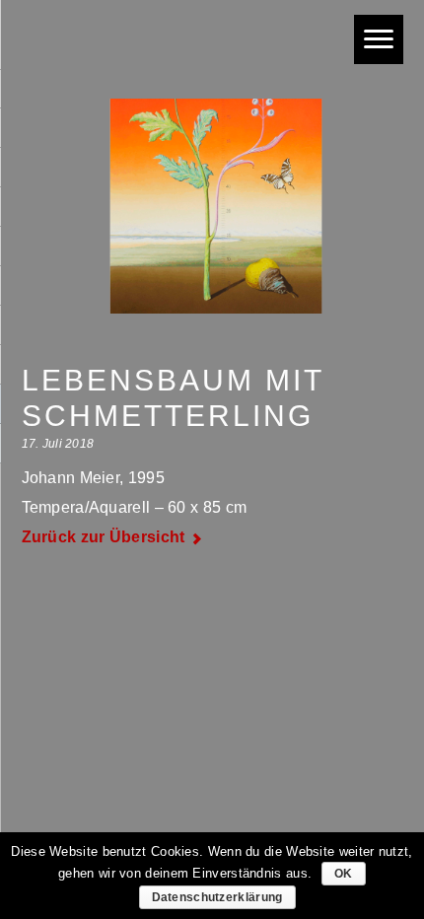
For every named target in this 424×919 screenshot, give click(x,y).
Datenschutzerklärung (217, 897)
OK (343, 874)
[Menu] (378, 39)
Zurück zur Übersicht (103, 537)
